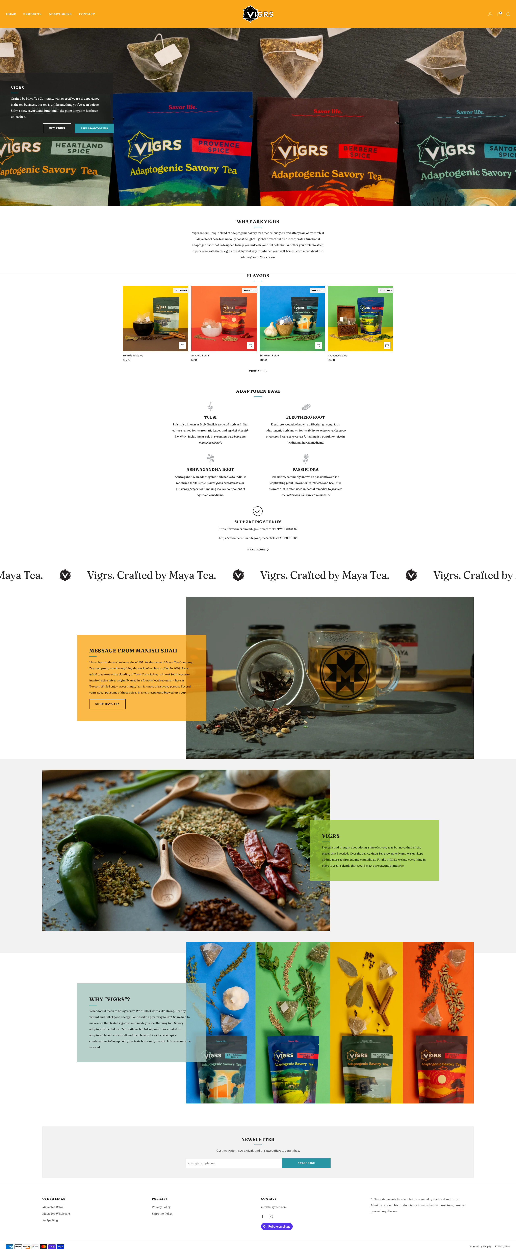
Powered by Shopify (480, 1246)
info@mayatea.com (274, 1207)
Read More (256, 549)
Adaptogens (60, 14)
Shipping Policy (162, 1213)
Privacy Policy (161, 1207)
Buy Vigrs (57, 128)
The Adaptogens (94, 128)
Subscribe (306, 1163)
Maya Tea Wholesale (56, 1213)
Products (32, 14)
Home (11, 14)
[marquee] (258, 575)
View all (256, 371)
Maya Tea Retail (52, 1207)
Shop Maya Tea (107, 703)
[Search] (508, 14)
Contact (87, 14)
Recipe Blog (50, 1220)
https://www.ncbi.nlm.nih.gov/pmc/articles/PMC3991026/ (258, 538)
